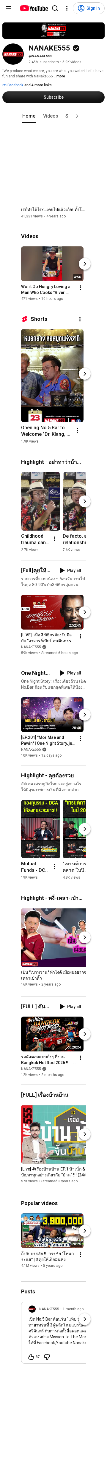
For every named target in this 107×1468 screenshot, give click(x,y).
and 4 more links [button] (38, 85)
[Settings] (66, 8)
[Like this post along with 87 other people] (31, 1357)
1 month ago (73, 1309)
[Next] (85, 264)
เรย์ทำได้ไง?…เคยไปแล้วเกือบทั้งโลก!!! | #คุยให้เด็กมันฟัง (53, 209)
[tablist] (53, 116)
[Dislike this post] (47, 1357)
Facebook (15, 85)
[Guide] (8, 8)
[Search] (55, 8)
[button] (77, 116)
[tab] (29, 116)
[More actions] (80, 288)
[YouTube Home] (33, 8)
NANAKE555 (31, 647)
